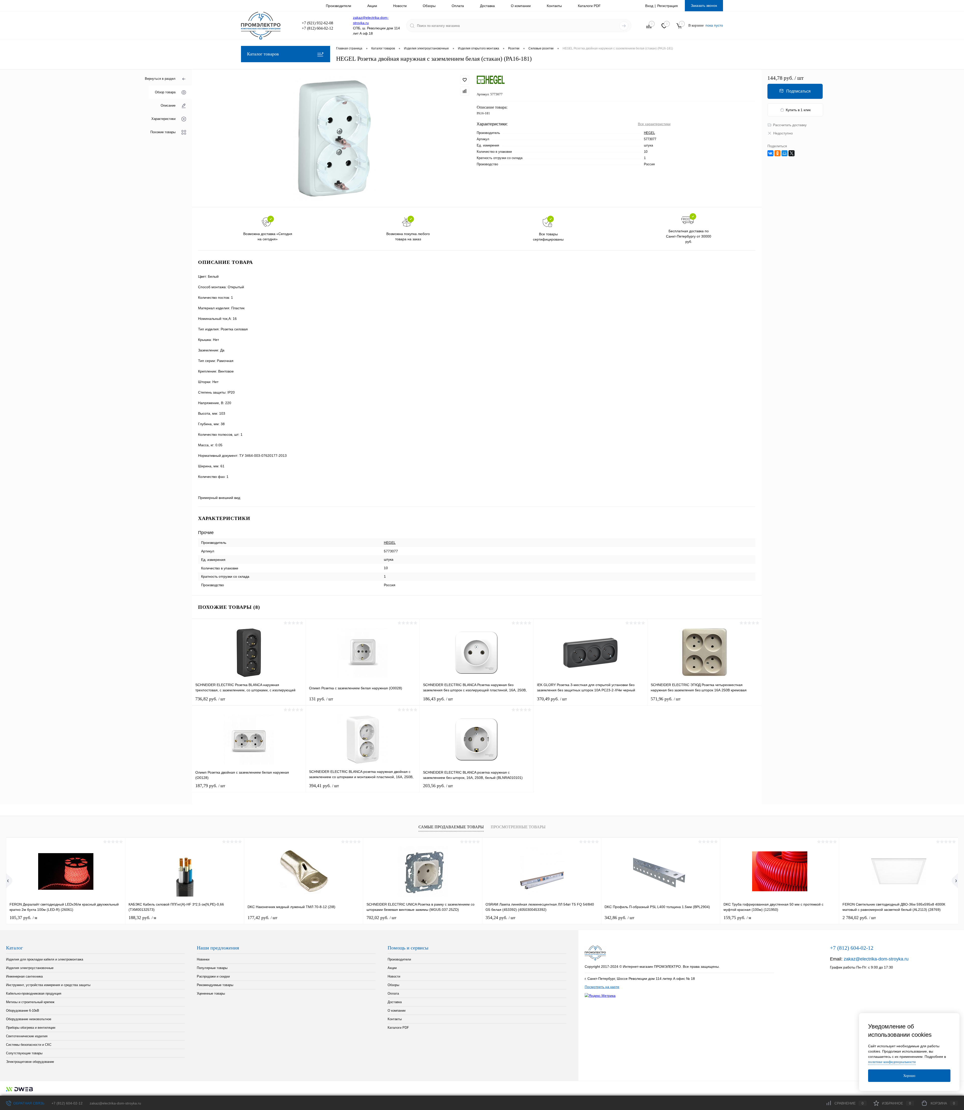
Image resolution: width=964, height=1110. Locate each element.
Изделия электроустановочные (29, 968)
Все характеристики (654, 124)
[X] (792, 153)
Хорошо (909, 1076)
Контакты (554, 6)
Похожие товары (162, 132)
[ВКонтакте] (770, 153)
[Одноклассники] (777, 153)
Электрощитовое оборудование (30, 1062)
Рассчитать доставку (790, 125)
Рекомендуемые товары (215, 985)
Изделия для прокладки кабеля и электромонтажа (44, 959)
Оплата (458, 6)
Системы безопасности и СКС (28, 1045)
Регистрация (667, 6)
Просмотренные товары (518, 827)
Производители (338, 6)
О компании (521, 6)
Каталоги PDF (589, 6)
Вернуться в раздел (160, 79)
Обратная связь (28, 1103)
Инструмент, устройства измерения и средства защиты (48, 985)
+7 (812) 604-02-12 (67, 1103)
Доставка (487, 6)
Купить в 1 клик (798, 110)
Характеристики (163, 119)
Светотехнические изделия (26, 1036)
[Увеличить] (334, 138)
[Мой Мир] (784, 153)
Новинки (203, 959)
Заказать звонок (704, 6)
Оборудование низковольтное (28, 1019)
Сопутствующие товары (24, 1053)
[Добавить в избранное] (464, 80)
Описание (168, 105)
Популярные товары (212, 968)
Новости (400, 6)
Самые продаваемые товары (451, 827)
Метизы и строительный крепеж (30, 1002)
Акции (372, 6)
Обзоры (429, 6)
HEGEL (649, 133)
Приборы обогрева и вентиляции (30, 1027)
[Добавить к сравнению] (464, 91)
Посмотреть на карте (602, 987)
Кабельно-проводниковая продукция (33, 993)
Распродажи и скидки (213, 976)
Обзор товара (165, 92)
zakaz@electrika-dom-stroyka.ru (876, 958)
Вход (649, 6)
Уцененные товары (211, 993)
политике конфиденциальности (892, 1062)
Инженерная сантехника (24, 976)
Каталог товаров (263, 53)
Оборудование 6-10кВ (22, 1010)
